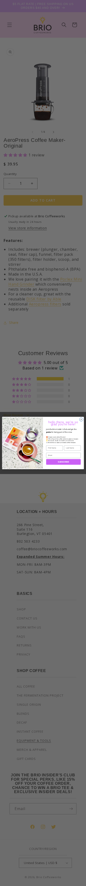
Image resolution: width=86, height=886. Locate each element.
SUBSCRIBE (63, 462)
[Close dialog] (81, 419)
